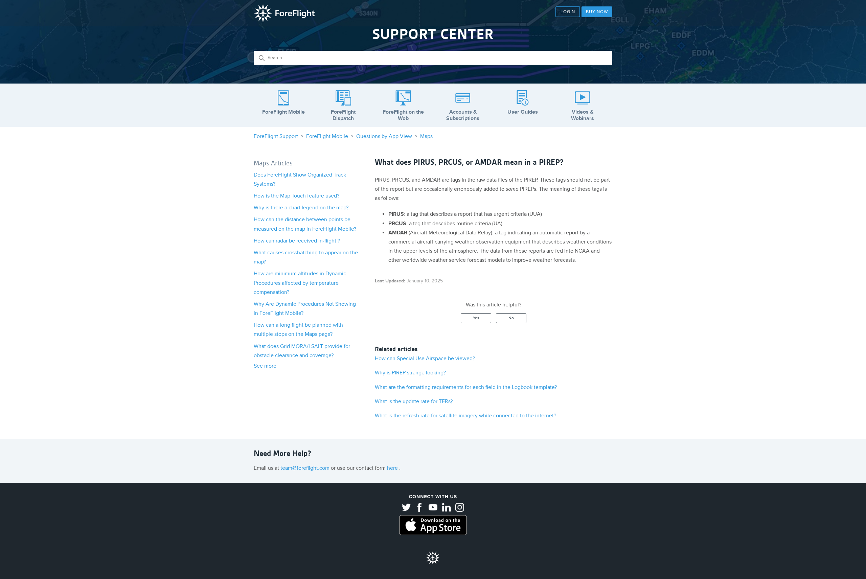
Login (568, 12)
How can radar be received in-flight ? (297, 240)
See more (265, 366)
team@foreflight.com (305, 468)
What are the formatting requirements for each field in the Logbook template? (466, 387)
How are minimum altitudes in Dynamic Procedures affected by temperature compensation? (300, 282)
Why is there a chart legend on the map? (301, 207)
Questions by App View (384, 136)
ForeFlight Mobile (327, 136)
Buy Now (597, 12)
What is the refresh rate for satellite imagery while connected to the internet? (465, 415)
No (511, 318)
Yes (476, 318)
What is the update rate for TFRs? (414, 401)
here (393, 468)
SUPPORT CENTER (433, 34)
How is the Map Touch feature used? (296, 195)
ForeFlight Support (276, 136)
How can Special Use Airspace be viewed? (425, 358)
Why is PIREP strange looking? (410, 372)
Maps (426, 136)
